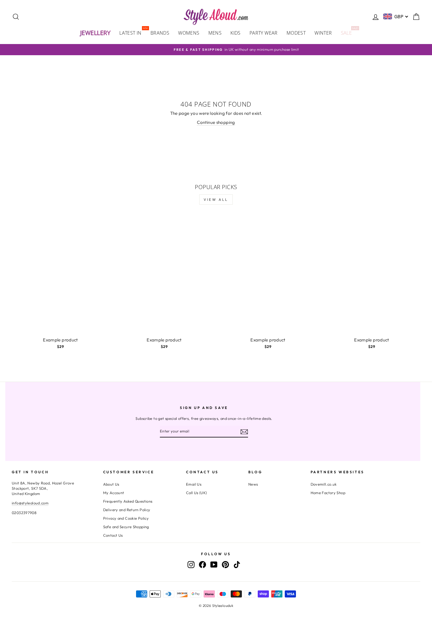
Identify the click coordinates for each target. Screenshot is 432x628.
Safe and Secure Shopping (126, 526)
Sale (348, 32)
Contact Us (113, 535)
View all (216, 199)
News (253, 484)
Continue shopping (216, 122)
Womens (188, 33)
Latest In (132, 32)
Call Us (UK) (196, 492)
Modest (296, 33)
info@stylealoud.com (30, 503)
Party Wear (264, 33)
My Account (113, 492)
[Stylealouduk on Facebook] (202, 564)
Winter (323, 33)
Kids (235, 33)
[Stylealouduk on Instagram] (191, 564)
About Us (111, 484)
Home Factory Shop (328, 492)
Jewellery (95, 33)
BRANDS (159, 33)
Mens (215, 33)
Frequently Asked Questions (128, 501)
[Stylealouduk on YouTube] (213, 564)
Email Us (193, 484)
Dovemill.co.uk (324, 484)
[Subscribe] (244, 431)
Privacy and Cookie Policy (126, 518)
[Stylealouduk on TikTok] (236, 564)
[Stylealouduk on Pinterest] (225, 564)
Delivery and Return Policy (126, 509)
